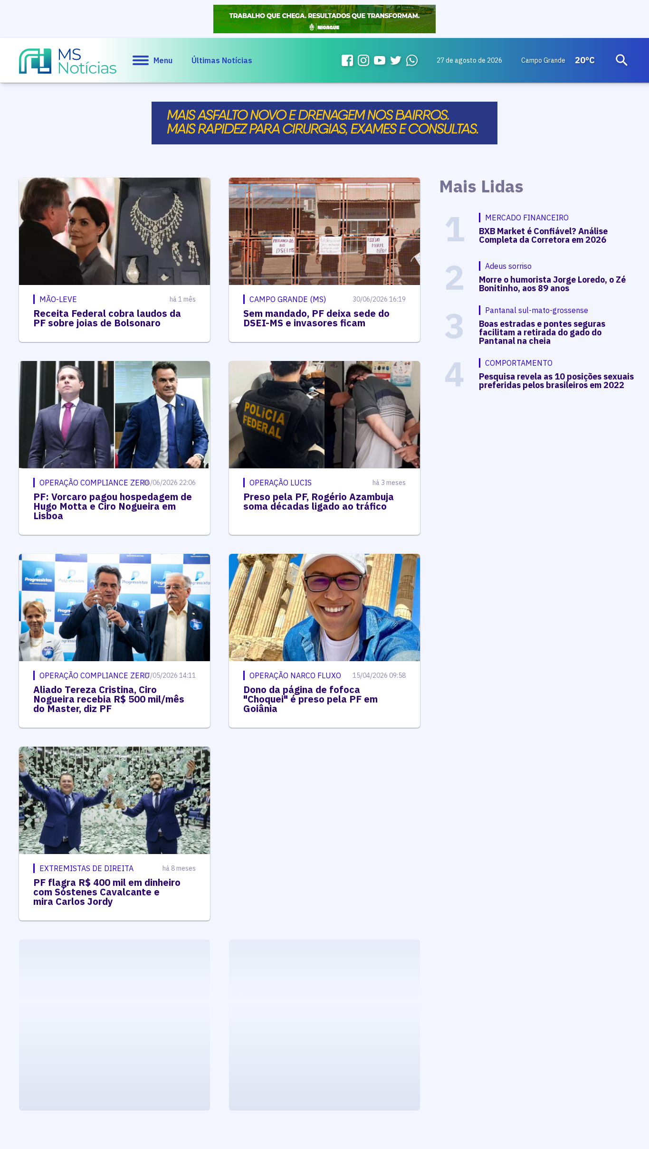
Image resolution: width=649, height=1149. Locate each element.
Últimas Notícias (221, 60)
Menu (162, 60)
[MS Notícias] (67, 66)
